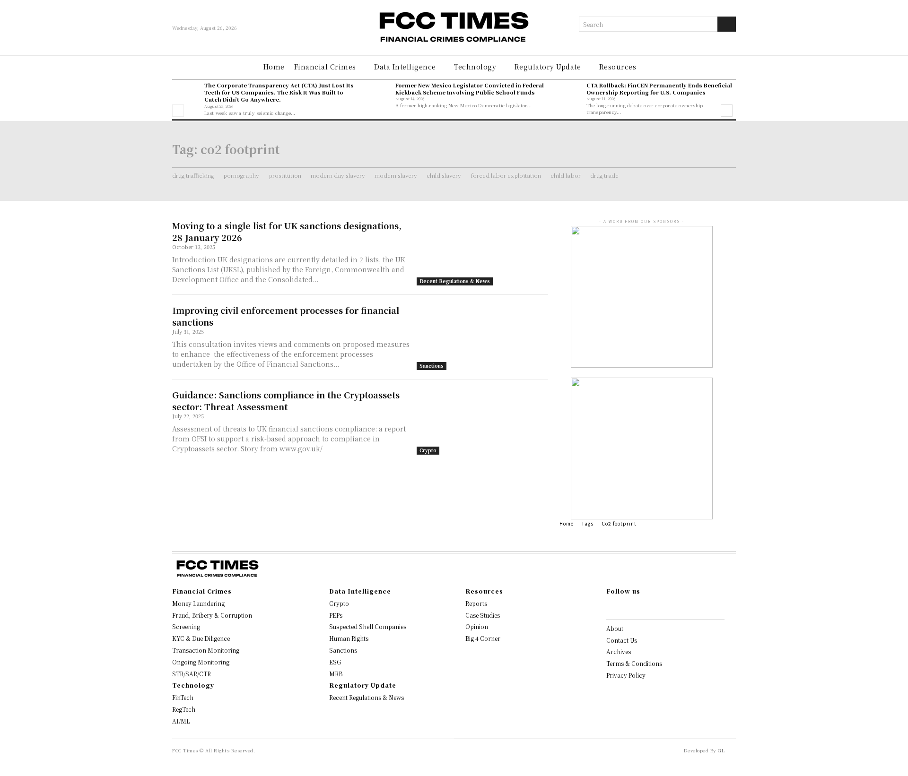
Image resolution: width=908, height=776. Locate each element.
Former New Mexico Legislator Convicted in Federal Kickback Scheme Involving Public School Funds (469, 88)
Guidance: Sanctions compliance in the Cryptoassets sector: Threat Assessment (286, 400)
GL (721, 750)
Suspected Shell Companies (367, 626)
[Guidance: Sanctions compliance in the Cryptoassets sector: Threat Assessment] (482, 422)
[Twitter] (654, 607)
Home (566, 523)
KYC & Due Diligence (201, 638)
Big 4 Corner (482, 638)
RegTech (183, 709)
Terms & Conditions (634, 663)
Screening (186, 626)
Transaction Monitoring (205, 650)
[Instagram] (624, 607)
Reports (476, 603)
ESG (335, 662)
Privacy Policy (626, 675)
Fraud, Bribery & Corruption (212, 615)
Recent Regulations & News (454, 281)
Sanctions (431, 365)
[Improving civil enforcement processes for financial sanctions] (482, 337)
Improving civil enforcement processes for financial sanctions (285, 316)
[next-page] (727, 110)
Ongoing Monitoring (200, 662)
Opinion (476, 626)
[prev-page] (178, 110)
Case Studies (482, 615)
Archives (618, 651)
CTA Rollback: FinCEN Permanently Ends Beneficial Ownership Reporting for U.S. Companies (659, 88)
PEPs (335, 615)
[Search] (726, 24)
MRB (335, 674)
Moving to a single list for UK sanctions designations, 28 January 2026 (287, 231)
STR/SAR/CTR (191, 674)
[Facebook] (609, 607)
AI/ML (181, 721)
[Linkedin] (639, 607)
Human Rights (348, 638)
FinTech (182, 697)
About (614, 628)
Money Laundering (198, 603)
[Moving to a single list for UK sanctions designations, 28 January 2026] (482, 252)
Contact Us (621, 640)
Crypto (428, 450)
